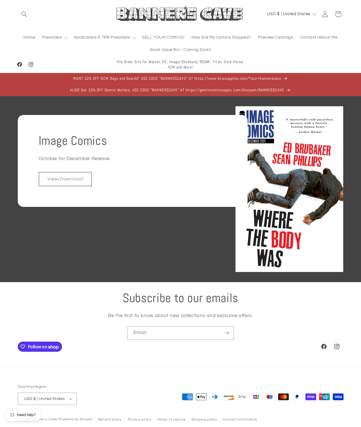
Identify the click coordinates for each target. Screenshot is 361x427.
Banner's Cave (44, 419)
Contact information (240, 419)
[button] (24, 14)
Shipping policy (204, 419)
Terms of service (171, 419)
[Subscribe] (227, 333)
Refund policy (110, 419)
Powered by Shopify (75, 419)
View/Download (65, 179)
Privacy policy (139, 419)
